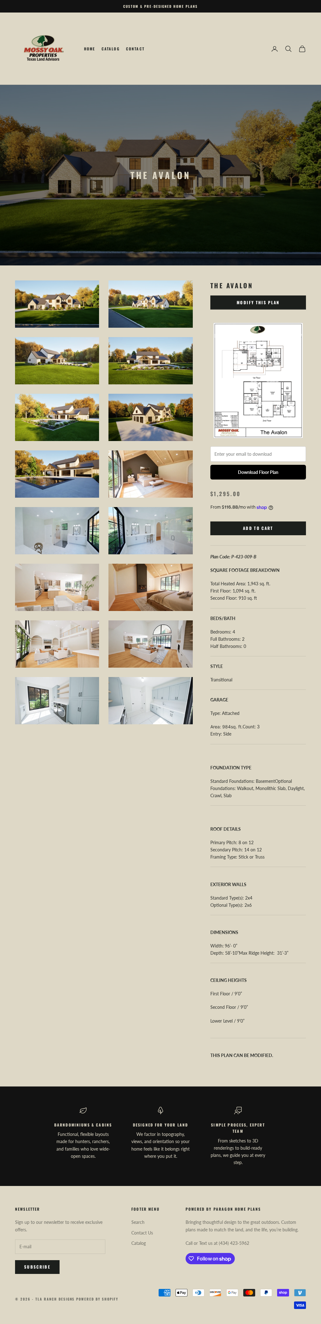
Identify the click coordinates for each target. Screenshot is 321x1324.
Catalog (111, 48)
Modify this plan (258, 302)
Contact (135, 48)
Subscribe (37, 1267)
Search (138, 1222)
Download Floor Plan (258, 472)
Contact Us (142, 1232)
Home (89, 48)
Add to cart (258, 528)
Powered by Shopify (97, 1298)
